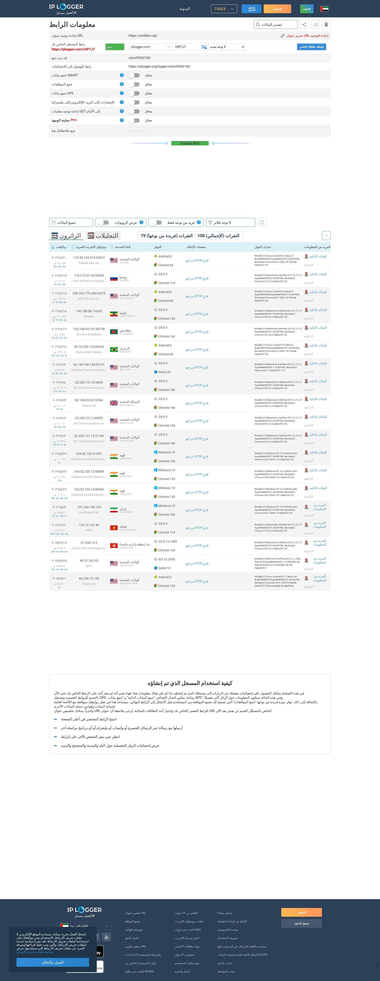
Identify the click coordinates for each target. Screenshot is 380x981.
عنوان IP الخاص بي (186, 913)
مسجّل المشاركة (304, 24)
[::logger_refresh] (262, 222)
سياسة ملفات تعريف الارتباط (34, 951)
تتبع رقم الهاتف (134, 929)
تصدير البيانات (272, 24)
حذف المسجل (326, 24)
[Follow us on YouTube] (106, 937)
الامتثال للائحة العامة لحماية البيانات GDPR (242, 954)
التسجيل (277, 8)
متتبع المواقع (132, 921)
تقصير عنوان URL (135, 913)
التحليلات (107, 235)
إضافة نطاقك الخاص (312, 46)
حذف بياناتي (224, 963)
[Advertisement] (190, 178)
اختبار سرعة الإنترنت (187, 938)
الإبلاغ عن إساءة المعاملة (232, 921)
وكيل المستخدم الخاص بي (140, 963)
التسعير (307, 8)
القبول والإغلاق (53, 962)
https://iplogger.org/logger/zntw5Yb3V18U (159, 66)
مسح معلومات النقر (315, 24)
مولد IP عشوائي (184, 954)
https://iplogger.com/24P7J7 (73, 49)
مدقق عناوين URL (135, 946)
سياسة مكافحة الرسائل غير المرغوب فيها (241, 946)
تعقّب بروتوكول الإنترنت (189, 921)
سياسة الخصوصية (228, 929)
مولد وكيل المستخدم (187, 963)
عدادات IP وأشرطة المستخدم (143, 954)
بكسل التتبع (132, 938)
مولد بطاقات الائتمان (187, 946)
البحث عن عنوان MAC (188, 929)
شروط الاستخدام (227, 938)
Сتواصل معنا (225, 913)
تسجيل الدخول (251, 8)
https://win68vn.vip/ (143, 36)
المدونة (185, 9)
